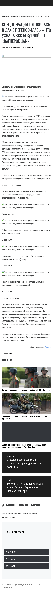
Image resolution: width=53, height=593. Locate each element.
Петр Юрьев (31, 47)
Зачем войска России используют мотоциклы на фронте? (24, 417)
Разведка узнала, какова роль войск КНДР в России (26, 390)
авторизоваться (8, 517)
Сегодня (47, 347)
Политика (8, 353)
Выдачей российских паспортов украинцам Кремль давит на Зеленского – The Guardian (25, 446)
